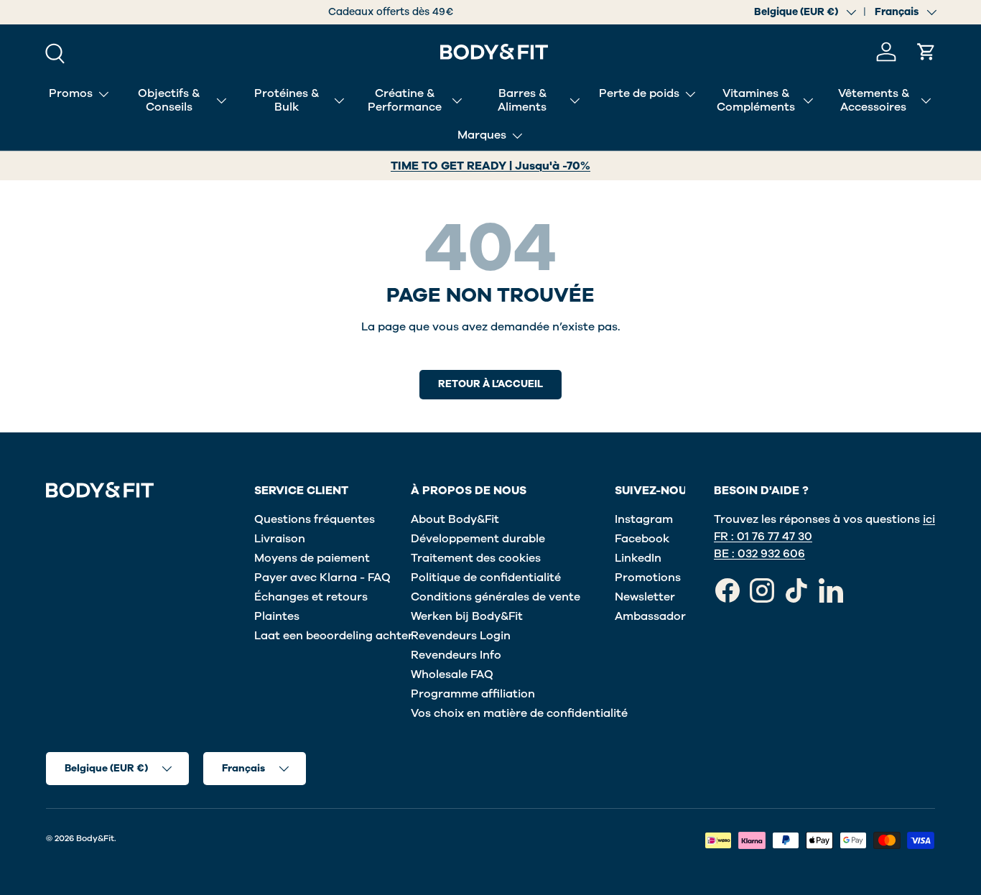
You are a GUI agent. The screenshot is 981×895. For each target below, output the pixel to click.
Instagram (644, 519)
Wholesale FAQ (452, 674)
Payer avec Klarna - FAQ (322, 577)
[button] (926, 52)
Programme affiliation (473, 694)
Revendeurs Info (456, 655)
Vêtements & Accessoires (873, 100)
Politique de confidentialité (486, 577)
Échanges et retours (311, 597)
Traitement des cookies (476, 558)
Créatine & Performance (405, 100)
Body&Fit (95, 838)
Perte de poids (639, 93)
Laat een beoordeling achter (333, 636)
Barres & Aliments (522, 100)
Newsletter (645, 597)
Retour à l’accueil (490, 384)
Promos (71, 93)
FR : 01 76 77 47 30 (763, 536)
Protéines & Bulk (286, 100)
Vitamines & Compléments (756, 100)
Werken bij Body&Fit (467, 616)
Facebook (642, 539)
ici (929, 519)
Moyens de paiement (312, 558)
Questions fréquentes (314, 519)
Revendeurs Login (461, 636)
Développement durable (478, 539)
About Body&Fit (455, 519)
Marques (481, 135)
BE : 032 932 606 (759, 554)
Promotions (648, 577)
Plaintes (276, 616)
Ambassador (650, 616)
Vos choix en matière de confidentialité (519, 713)
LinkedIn (638, 558)
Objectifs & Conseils (169, 100)
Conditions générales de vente (495, 597)
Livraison (279, 539)
